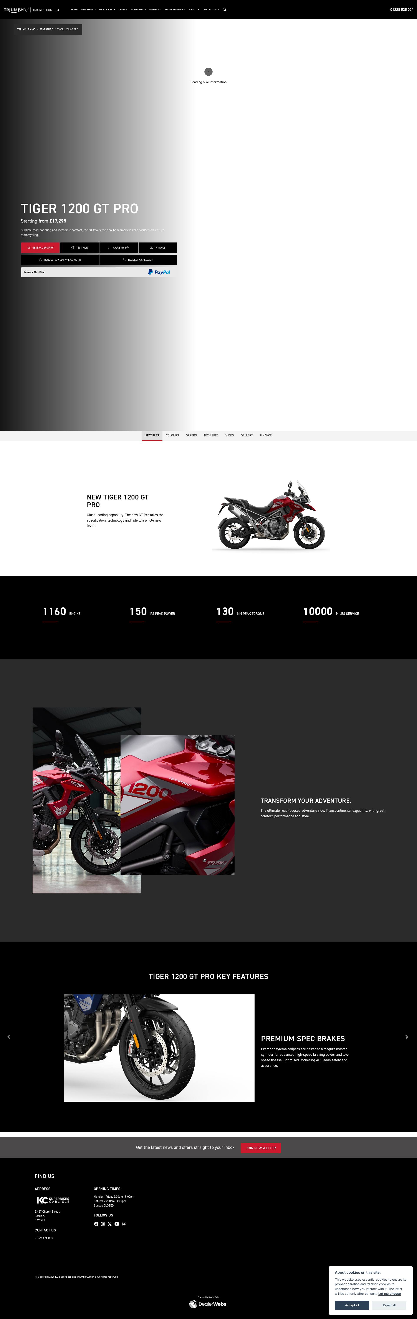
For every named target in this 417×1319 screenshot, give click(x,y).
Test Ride (82, 247)
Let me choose (389, 1293)
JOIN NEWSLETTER (261, 1148)
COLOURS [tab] (172, 435)
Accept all (352, 1305)
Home (74, 9)
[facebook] (97, 1224)
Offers (123, 9)
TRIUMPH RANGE (26, 29)
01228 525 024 (402, 9)
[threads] (125, 1224)
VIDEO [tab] (229, 435)
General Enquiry (42, 247)
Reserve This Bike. (34, 272)
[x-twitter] (110, 1224)
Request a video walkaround (62, 260)
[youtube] (118, 1224)
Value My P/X (120, 247)
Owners (154, 9)
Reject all (389, 1305)
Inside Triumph (174, 9)
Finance (160, 247)
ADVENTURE (46, 29)
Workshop (137, 9)
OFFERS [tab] (191, 435)
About (193, 9)
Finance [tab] (266, 435)
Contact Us (210, 9)
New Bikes (87, 9)
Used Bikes (106, 9)
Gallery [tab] (247, 435)
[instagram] (104, 1224)
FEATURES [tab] (152, 435)
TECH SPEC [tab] (211, 435)
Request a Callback (140, 260)
